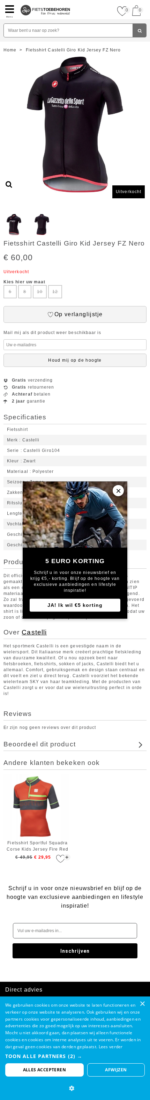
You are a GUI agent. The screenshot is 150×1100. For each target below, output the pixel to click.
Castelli (34, 632)
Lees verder (111, 1047)
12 (55, 291)
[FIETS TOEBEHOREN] (45, 2)
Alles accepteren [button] (44, 1070)
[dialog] (75, 1048)
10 (40, 291)
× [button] (142, 1004)
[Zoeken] (140, 30)
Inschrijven (75, 951)
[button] (75, 1056)
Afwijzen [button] (116, 1070)
